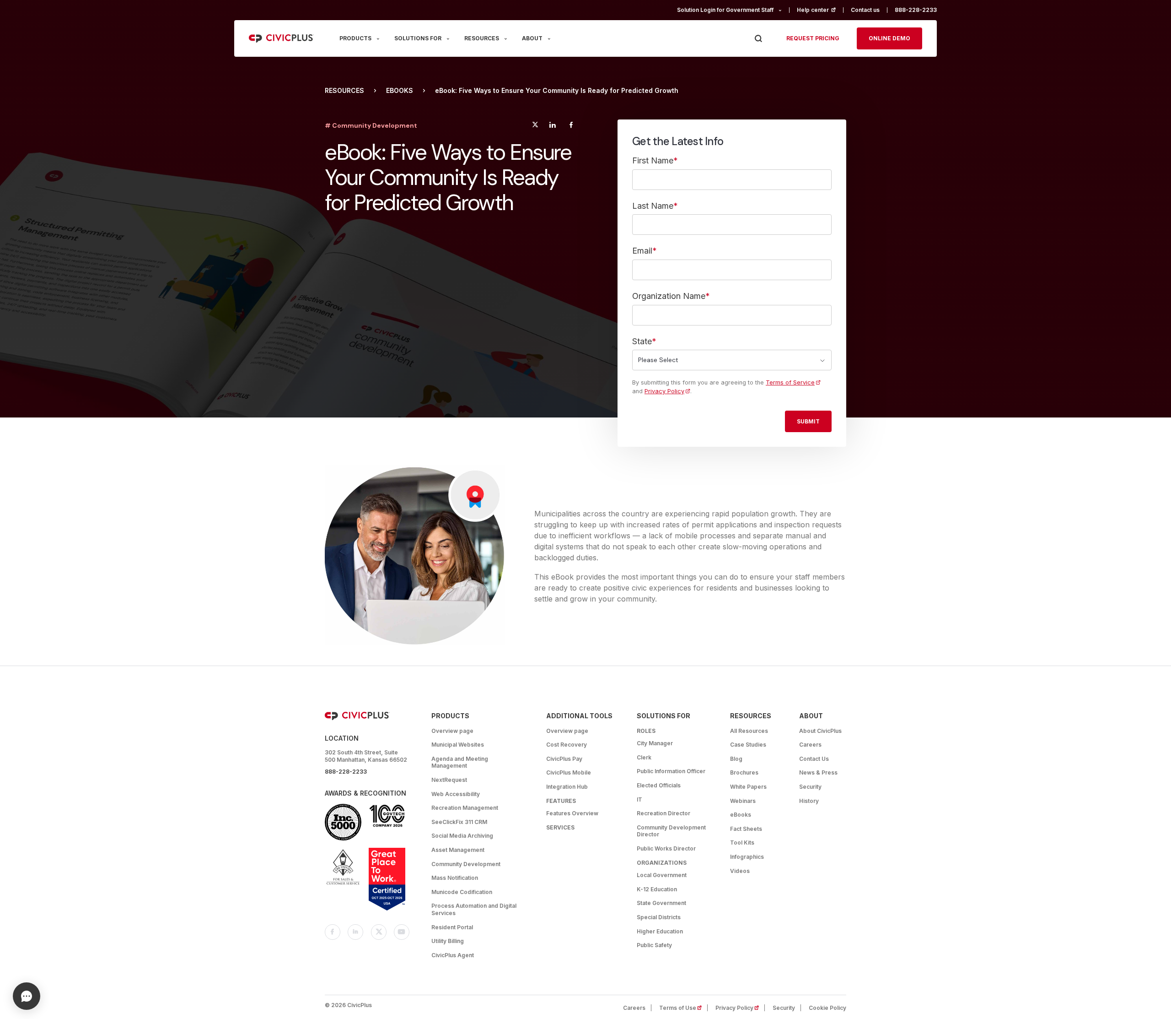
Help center (820, 9)
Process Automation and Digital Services (473, 909)
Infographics (747, 856)
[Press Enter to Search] (758, 38)
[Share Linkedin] (552, 126)
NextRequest (449, 779)
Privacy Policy (664, 391)
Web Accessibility (455, 794)
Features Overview (572, 813)
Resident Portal (452, 927)
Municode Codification (461, 892)
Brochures (744, 772)
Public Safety (654, 945)
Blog (736, 758)
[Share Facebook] (571, 126)
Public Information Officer (671, 771)
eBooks (399, 90)
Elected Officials (659, 785)
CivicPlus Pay (564, 758)
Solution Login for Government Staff (725, 9)
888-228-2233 (916, 9)
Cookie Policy (827, 1007)
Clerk (644, 757)
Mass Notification (454, 877)
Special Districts (659, 917)
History (809, 800)
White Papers (748, 786)
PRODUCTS (355, 38)
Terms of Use (683, 1007)
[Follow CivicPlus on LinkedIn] (355, 932)
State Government (661, 903)
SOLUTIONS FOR (417, 38)
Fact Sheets (746, 828)
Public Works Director (666, 848)
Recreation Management (464, 807)
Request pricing (812, 38)
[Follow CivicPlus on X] (379, 932)
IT (639, 799)
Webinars (743, 800)
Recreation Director (663, 813)
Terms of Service (790, 382)
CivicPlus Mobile (568, 772)
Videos (740, 870)
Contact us (865, 9)
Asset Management (457, 849)
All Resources (749, 730)
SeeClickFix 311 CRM (459, 821)
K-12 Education (657, 889)
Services (560, 827)
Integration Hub (567, 786)
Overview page (452, 730)
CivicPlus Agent (452, 955)
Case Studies (748, 744)
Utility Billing (447, 941)
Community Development (465, 864)
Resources (344, 90)
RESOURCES (481, 38)
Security (810, 786)
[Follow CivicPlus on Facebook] (332, 932)
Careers (810, 744)
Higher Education (660, 931)
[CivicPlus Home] (281, 38)
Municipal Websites (457, 744)
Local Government (662, 875)
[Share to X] (535, 126)
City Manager (655, 743)
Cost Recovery (566, 744)
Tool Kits (742, 842)
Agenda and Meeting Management (459, 762)
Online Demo (889, 38)
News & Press (818, 772)
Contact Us (814, 758)
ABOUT (532, 38)
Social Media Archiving (462, 835)
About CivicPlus (820, 730)
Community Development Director (671, 831)
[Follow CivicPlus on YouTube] (401, 932)
